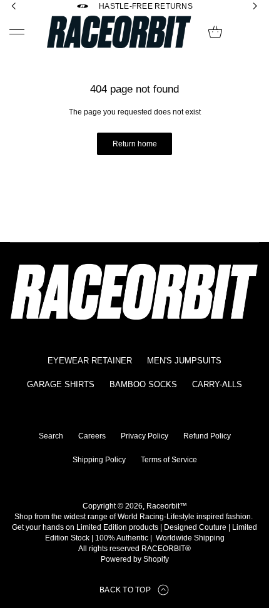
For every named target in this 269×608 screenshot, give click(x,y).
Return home (135, 143)
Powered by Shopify (135, 559)
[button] (215, 32)
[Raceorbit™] (119, 32)
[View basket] (215, 32)
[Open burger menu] (16, 32)
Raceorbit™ (166, 506)
